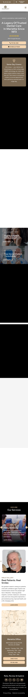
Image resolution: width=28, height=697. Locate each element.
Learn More (7, 540)
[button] (1, 561)
